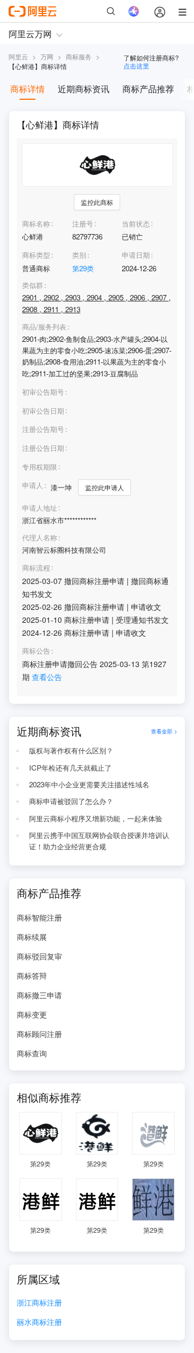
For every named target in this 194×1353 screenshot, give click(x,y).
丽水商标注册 (39, 1322)
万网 (46, 56)
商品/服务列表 (44, 327)
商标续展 (32, 936)
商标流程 (36, 568)
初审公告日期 (43, 411)
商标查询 (32, 1053)
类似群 (32, 285)
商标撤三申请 (39, 995)
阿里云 (18, 56)
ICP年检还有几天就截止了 (70, 768)
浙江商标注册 (39, 1303)
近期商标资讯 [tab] (83, 89)
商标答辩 (32, 975)
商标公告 (36, 651)
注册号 (82, 223)
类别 (79, 255)
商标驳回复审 (39, 956)
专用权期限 (39, 467)
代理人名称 (39, 537)
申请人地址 (39, 508)
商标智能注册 (39, 917)
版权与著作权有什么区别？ (71, 750)
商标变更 (32, 1014)
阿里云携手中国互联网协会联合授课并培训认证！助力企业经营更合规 (99, 840)
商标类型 (36, 255)
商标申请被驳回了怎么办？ (71, 801)
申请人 (32, 485)
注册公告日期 (43, 448)
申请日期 (136, 255)
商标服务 (79, 56)
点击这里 (136, 65)
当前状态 (136, 223)
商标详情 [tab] (27, 89)
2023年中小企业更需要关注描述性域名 (89, 784)
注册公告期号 (43, 429)
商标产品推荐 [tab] (148, 89)
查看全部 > (164, 730)
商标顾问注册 (39, 1033)
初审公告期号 (43, 392)
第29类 (83, 268)
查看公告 (47, 676)
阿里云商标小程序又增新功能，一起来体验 (95, 818)
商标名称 (36, 223)
